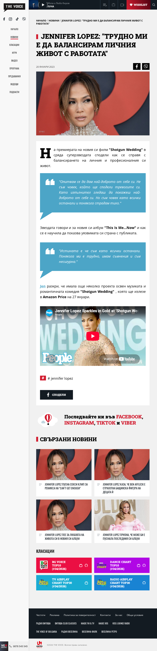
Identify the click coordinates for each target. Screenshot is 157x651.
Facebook (129, 416)
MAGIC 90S (103, 623)
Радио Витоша (43, 623)
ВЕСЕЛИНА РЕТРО (109, 631)
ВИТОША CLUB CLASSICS (66, 623)
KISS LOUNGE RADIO (121, 623)
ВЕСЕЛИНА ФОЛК (89, 631)
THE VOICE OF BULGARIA (46, 631)
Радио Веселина (69, 631)
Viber (128, 423)
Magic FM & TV (87, 623)
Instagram (79, 423)
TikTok (105, 423)
